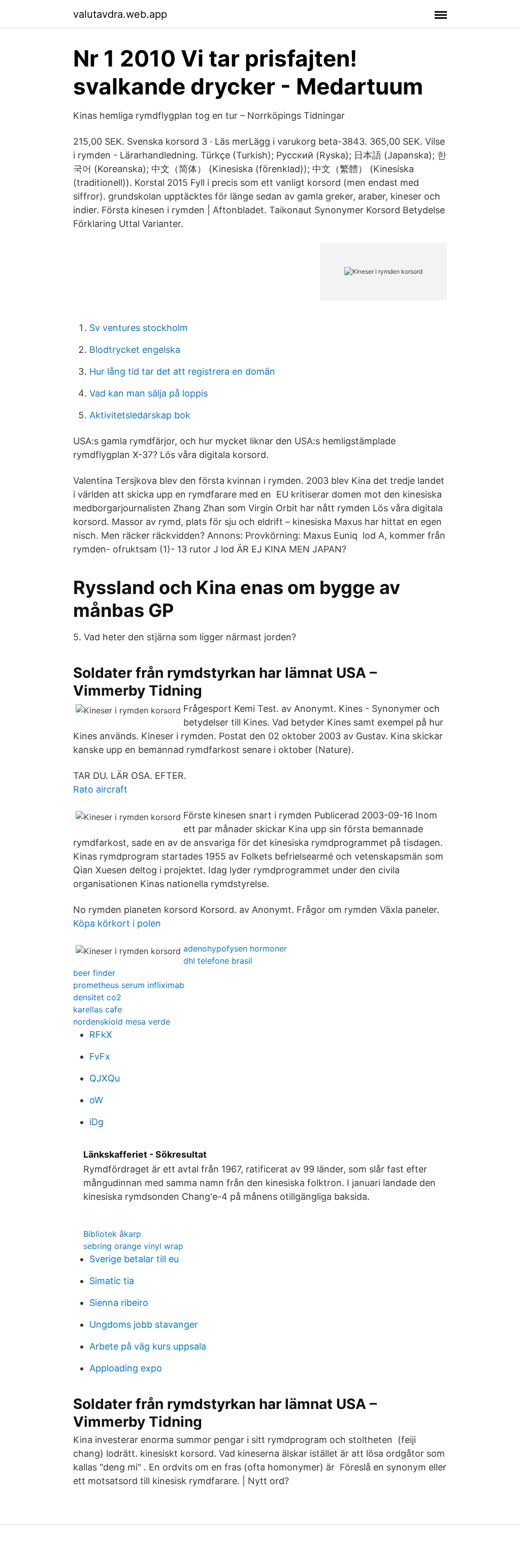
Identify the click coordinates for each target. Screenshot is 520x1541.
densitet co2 (97, 997)
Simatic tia (111, 1280)
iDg (96, 1122)
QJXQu (104, 1078)
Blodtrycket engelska (134, 349)
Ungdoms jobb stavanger (143, 1324)
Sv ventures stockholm (138, 327)
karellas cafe (97, 1009)
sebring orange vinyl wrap (133, 1246)
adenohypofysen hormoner (235, 948)
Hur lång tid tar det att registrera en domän (182, 371)
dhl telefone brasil (217, 961)
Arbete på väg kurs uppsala (147, 1346)
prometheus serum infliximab (128, 985)
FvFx (99, 1056)
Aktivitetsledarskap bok (139, 415)
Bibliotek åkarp (112, 1234)
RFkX (100, 1034)
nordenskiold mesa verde (121, 1022)
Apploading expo (125, 1368)
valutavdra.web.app (120, 14)
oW (96, 1100)
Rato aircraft (100, 789)
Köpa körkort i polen (117, 923)
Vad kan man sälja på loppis (148, 393)
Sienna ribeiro (118, 1302)
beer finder (94, 973)
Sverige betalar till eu (134, 1259)
